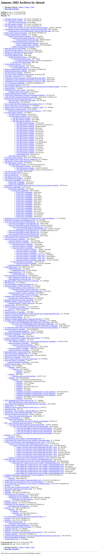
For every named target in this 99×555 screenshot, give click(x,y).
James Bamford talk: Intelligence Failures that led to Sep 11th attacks (26, 404)
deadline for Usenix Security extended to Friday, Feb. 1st (22, 407)
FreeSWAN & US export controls (15, 90)
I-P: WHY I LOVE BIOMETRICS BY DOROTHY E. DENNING (26, 320)
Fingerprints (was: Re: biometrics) (15, 494)
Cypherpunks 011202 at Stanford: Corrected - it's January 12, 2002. (25, 81)
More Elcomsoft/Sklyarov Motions (15, 537)
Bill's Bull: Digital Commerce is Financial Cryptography (22, 281)
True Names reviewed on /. (13, 177)
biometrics (8, 366)
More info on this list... (12, 9)
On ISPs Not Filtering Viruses (14, 55)
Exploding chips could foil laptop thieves (17, 296)
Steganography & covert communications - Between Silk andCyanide (26, 29)
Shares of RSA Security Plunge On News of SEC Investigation (24, 482)
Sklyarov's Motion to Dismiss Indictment (17, 525)
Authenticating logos (22, 154)
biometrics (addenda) (11, 502)
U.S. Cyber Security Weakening (15, 83)
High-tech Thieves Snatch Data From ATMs (18, 98)
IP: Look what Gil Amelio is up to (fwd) (17, 487)
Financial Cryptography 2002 (14, 315)
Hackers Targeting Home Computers (16, 34)
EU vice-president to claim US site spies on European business (24, 516)
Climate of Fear (10, 405)
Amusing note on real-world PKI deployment (19, 412)
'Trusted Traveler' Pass (12, 539)
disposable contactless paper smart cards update (19, 300)
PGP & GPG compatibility (13, 180)
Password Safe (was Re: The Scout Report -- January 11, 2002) (24, 107)
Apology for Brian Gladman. (14, 317)
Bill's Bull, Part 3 (10, 282)
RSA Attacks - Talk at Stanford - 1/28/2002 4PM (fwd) (22, 411)
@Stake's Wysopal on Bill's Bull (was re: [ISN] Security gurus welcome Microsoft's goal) (32, 313)
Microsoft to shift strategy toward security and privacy (25, 111)
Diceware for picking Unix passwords (16, 414)
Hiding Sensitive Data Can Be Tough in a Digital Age (21, 159)
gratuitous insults (10, 305)
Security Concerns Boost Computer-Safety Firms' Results (22, 338)
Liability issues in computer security (16, 109)
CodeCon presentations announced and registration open (22, 235)
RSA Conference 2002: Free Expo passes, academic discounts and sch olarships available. (32, 86)
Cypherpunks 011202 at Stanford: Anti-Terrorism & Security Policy (25, 78)
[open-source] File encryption (14, 522)
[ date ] (32, 7)
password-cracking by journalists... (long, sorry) (31, 255)
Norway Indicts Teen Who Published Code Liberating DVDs (23, 104)
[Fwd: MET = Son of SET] (13, 76)
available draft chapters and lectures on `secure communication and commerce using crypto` (33, 535)
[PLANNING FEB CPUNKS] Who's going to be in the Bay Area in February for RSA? (32, 185)
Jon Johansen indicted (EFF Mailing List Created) (20, 333)
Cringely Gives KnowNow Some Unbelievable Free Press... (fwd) (25, 442)
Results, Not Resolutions (12, 418)
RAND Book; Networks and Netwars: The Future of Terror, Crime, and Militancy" (30, 218)
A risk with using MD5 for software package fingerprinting (27, 424)
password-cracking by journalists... (15, 239)
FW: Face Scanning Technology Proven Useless (19, 74)
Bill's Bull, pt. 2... (10, 310)
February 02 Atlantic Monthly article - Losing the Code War (23, 319)
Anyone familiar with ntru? (13, 64)
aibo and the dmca (14, 102)
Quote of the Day (10, 88)
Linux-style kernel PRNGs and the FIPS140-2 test (20, 222)
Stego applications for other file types (16, 275)
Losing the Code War (11, 528)
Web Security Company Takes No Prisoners (18, 161)
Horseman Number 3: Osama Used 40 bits (18, 286)
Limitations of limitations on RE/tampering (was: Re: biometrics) (36, 392)
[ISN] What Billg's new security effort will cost (19, 400)
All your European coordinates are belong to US (20, 284)
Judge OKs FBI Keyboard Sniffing (15, 48)
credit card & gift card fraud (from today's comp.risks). (21, 97)
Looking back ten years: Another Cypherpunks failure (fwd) (23, 438)
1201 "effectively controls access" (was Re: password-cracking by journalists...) (33, 341)
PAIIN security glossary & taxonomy (16, 33)
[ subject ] (21, 7)
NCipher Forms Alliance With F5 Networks (18, 527)
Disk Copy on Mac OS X (13, 173)
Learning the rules (10, 409)
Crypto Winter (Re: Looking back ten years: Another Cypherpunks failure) (27, 440)
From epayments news (12, 175)
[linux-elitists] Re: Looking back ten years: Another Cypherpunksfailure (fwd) (28, 459)
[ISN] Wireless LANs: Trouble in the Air (17, 237)
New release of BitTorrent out (14, 53)
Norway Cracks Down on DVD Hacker (17, 105)
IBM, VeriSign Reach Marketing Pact (16, 353)
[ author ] (27, 7)
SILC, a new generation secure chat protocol (18, 423)
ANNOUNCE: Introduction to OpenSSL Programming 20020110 (25, 95)
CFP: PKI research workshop (14, 19)
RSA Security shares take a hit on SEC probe (19, 489)
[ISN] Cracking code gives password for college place (21, 359)
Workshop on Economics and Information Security (20, 220)
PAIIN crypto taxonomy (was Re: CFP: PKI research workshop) (28, 27)
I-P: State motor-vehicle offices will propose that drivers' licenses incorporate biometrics (31, 327)
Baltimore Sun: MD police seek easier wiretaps (19, 52)
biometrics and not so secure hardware (24, 376)
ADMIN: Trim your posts (13, 364)
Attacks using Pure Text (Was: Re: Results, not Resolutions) (30, 421)
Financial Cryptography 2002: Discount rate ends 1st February (24, 532)
